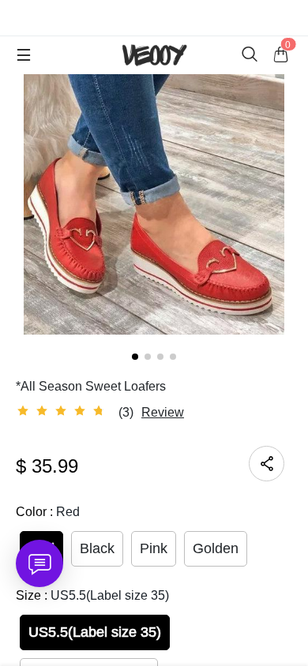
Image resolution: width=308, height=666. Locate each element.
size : (92, 595)
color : (48, 511)
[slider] (63, 411)
